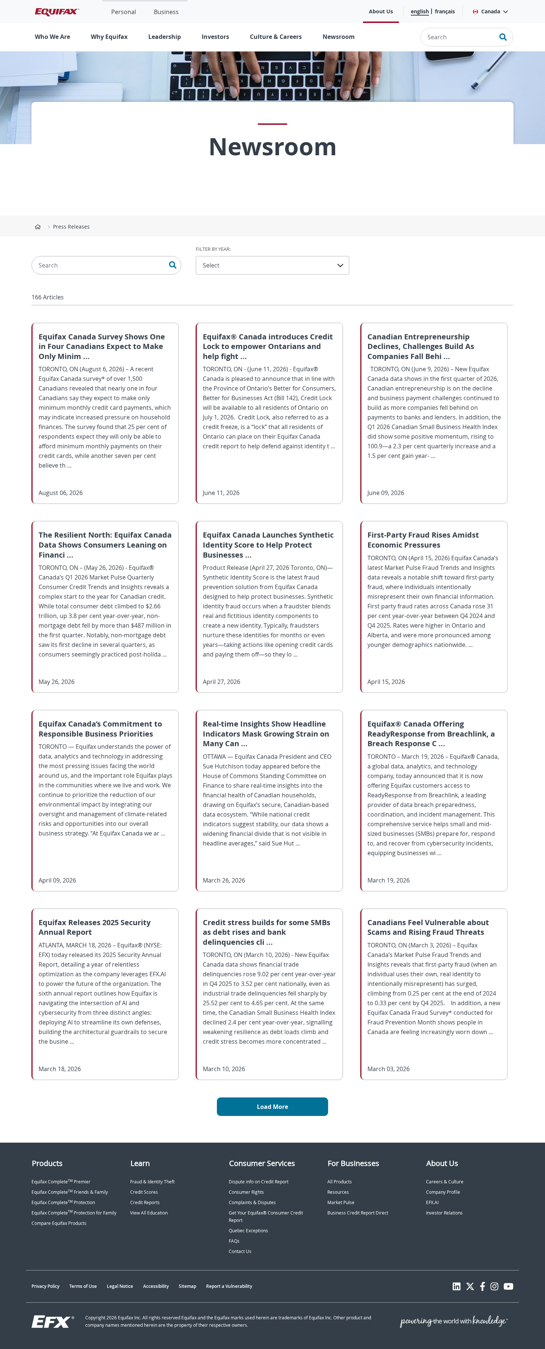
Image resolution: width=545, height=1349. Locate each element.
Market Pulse (340, 1202)
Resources (338, 1192)
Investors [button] (215, 37)
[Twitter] (470, 1286)
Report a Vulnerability (229, 1286)
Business (166, 12)
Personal (123, 12)
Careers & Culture (444, 1182)
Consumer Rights (246, 1192)
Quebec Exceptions (248, 1230)
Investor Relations (444, 1213)
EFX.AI (432, 1202)
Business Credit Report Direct (357, 1213)
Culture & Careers (276, 37)
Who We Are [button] (52, 37)
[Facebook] (482, 1286)
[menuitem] (123, 11)
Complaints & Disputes (252, 1202)
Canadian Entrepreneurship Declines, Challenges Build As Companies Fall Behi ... (420, 346)
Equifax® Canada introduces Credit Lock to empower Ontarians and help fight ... (268, 346)
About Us (381, 11)
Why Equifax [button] (109, 37)
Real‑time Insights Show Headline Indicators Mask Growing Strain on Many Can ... (266, 733)
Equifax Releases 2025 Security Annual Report (95, 927)
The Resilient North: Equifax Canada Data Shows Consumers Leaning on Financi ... (105, 544)
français (445, 11)
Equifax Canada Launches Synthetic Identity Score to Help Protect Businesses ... (268, 544)
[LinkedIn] (456, 1286)
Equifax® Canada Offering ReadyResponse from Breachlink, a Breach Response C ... (431, 733)
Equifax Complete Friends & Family (70, 1192)
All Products (339, 1182)
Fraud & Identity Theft (152, 1182)
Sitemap (187, 1286)
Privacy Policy (45, 1286)
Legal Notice (120, 1286)
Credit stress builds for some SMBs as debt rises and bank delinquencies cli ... (266, 932)
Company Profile (443, 1192)
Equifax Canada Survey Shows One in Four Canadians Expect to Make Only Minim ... (102, 346)
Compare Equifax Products (59, 1223)
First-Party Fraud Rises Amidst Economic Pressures (423, 540)
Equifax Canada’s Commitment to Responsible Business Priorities (100, 729)
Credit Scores (144, 1192)
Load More (272, 1107)
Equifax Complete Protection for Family (74, 1213)
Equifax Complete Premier (61, 1182)
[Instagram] (494, 1286)
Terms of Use (83, 1286)
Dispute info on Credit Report (258, 1182)
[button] (490, 11)
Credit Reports (145, 1202)
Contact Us (240, 1251)
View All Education (149, 1213)
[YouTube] (508, 1286)
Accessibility (156, 1286)
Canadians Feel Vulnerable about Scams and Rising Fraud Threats (428, 927)
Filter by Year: (213, 249)
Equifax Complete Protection (63, 1202)
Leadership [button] (164, 37)
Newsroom (339, 37)
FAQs (234, 1241)
